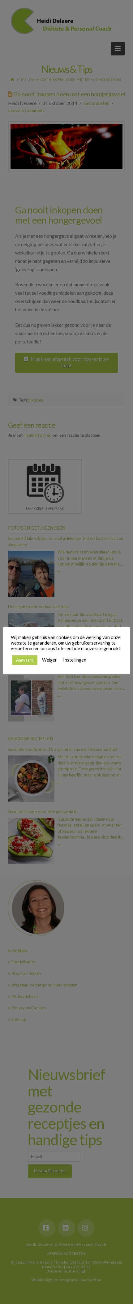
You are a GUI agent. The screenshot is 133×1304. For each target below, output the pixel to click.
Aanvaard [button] (25, 660)
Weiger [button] (49, 660)
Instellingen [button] (74, 660)
